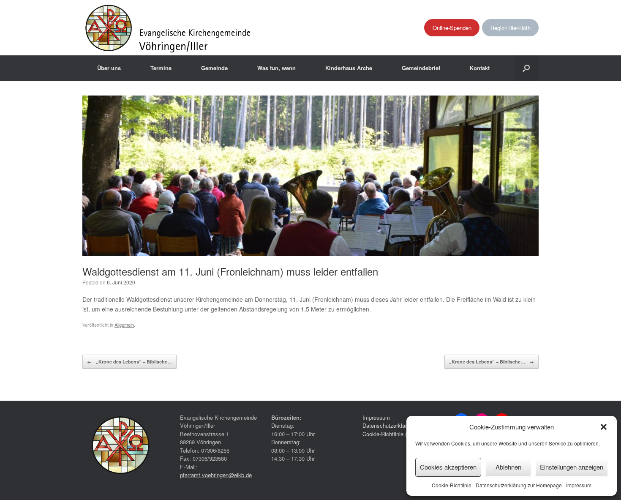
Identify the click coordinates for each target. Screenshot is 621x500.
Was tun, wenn (276, 68)
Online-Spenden (452, 28)
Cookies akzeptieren (448, 466)
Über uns (109, 68)
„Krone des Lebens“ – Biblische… (129, 361)
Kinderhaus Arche (348, 68)
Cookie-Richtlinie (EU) (389, 434)
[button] (603, 427)
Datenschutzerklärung (389, 425)
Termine (161, 68)
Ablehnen (508, 466)
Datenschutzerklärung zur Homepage (519, 485)
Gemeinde (214, 68)
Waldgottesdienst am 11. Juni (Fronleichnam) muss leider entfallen (230, 271)
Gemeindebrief (421, 68)
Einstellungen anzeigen (571, 466)
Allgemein (124, 324)
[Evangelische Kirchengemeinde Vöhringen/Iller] (168, 27)
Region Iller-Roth (510, 28)
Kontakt (480, 68)
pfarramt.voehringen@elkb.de (216, 475)
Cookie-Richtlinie (451, 485)
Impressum (578, 485)
